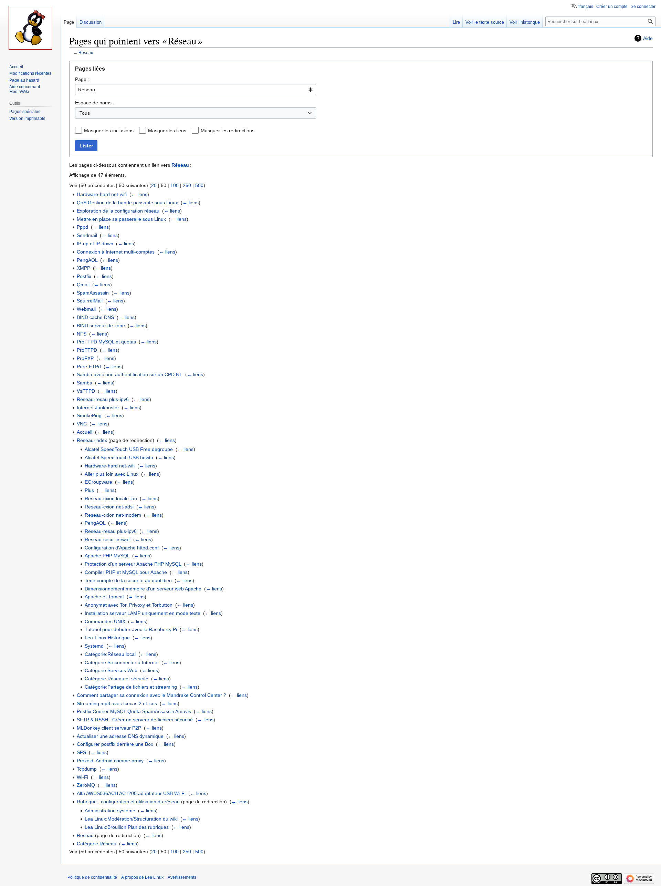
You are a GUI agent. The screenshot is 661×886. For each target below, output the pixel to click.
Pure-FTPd (89, 366)
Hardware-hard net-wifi (102, 194)
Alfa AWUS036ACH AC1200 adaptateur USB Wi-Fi (131, 793)
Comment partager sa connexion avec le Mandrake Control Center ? (151, 695)
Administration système (110, 810)
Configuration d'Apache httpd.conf (122, 547)
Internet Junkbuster (98, 407)
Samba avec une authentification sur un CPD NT (129, 374)
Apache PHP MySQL (107, 555)
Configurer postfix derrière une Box (115, 744)
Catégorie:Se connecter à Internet (122, 662)
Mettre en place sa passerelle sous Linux (121, 219)
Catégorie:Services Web (111, 670)
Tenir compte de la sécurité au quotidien (128, 580)
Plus (89, 490)
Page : (82, 79)
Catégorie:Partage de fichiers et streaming (131, 687)
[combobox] (195, 89)
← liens (139, 194)
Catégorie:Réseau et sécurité (116, 678)
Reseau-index (92, 440)
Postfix (84, 276)
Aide (648, 38)
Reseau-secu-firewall (107, 539)
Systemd (94, 646)
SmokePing (89, 415)
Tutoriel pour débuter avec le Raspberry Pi (131, 629)
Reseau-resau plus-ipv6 (103, 399)
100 (174, 185)
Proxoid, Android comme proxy (110, 760)
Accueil (84, 432)
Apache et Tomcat (104, 596)
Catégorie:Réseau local (110, 654)
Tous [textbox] (85, 113)
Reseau (85, 835)
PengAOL (87, 260)
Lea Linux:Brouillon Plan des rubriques (127, 827)
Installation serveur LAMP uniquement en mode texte (142, 613)
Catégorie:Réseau (96, 843)
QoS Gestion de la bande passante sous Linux (127, 202)
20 (154, 185)
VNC (82, 423)
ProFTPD (87, 350)
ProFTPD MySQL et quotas (106, 341)
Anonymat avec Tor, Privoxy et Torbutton (128, 605)
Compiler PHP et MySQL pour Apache (126, 572)
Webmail (86, 309)
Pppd (82, 227)
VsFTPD (86, 391)
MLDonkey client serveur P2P (109, 728)
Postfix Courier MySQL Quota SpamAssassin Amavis (134, 711)
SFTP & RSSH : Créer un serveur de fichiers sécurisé (135, 719)
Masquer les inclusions (109, 130)
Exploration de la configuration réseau (118, 211)
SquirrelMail (90, 300)
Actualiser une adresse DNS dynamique (120, 736)
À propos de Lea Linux (142, 877)
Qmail (83, 284)
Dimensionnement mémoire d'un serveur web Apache (143, 588)
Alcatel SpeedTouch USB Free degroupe (129, 449)
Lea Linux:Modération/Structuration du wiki (131, 819)
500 (199, 185)
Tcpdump (87, 769)
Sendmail (87, 235)
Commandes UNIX (105, 621)
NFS (81, 334)
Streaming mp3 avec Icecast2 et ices (117, 703)
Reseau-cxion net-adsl (109, 506)
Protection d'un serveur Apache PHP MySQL (133, 564)
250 (187, 185)
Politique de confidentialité (92, 877)
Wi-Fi (82, 777)
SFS (81, 752)
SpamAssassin (93, 293)
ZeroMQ (86, 785)
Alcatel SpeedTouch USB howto (119, 457)
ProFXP (85, 358)
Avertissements (182, 877)
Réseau (85, 52)
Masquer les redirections (227, 130)
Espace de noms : (94, 102)
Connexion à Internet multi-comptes (116, 252)
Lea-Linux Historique (107, 637)
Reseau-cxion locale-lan (111, 498)
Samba (84, 382)
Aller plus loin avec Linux (111, 474)
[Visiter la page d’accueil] (30, 27)
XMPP (83, 268)
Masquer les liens (167, 130)
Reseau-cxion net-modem (113, 515)
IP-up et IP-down (95, 243)
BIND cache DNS (95, 317)
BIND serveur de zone (101, 325)
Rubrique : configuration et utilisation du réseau (128, 801)
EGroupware (98, 482)
